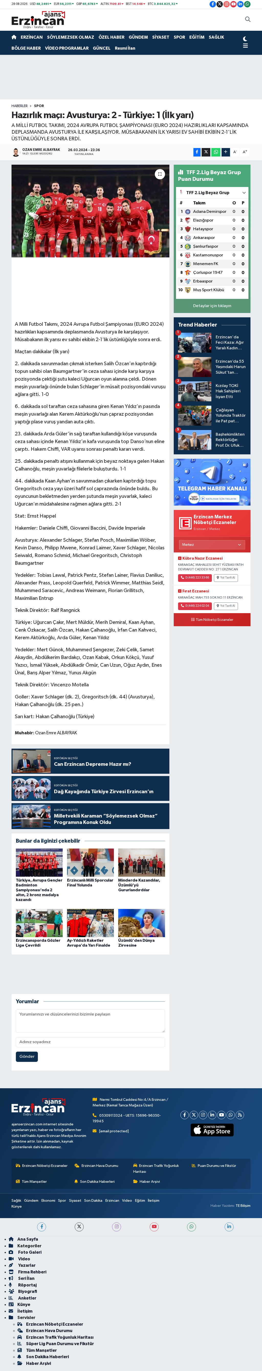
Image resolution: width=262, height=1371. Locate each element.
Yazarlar (26, 1265)
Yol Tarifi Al (227, 577)
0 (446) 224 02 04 (197, 606)
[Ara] (247, 20)
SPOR (179, 37)
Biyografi (27, 1291)
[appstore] (212, 1130)
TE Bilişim (243, 1206)
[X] (194, 1115)
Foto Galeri (29, 1252)
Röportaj (27, 1285)
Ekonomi (48, 1200)
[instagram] (116, 1226)
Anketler (26, 1298)
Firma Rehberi (31, 1272)
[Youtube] (221, 1115)
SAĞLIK (216, 37)
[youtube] (154, 1226)
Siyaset (75, 1200)
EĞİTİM (196, 37)
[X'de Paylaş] (206, 152)
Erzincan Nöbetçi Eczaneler (45, 1166)
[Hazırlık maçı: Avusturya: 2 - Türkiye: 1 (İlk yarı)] (90, 211)
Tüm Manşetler (34, 1182)
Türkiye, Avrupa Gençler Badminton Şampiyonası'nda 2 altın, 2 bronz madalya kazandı (39, 890)
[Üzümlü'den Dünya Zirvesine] (141, 923)
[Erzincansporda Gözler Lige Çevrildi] (39, 923)
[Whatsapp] (230, 1115)
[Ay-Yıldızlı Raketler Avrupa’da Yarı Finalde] (90, 923)
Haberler (20, 106)
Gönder (27, 1056)
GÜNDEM (138, 37)
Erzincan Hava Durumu (100, 1166)
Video (127, 1200)
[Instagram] (203, 1115)
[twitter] (79, 1226)
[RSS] (240, 1115)
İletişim (153, 1200)
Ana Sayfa (27, 1239)
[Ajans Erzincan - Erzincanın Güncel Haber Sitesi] (38, 19)
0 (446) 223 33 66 (197, 577)
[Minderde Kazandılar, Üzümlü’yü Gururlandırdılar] (141, 862)
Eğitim (140, 1200)
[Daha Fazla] (226, 152)
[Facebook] (184, 1115)
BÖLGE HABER (26, 48)
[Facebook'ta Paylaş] (197, 152)
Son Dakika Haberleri (97, 1182)
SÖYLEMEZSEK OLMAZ (70, 37)
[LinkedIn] (212, 1115)
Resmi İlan (125, 48)
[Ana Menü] (245, 46)
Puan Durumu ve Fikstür (217, 1166)
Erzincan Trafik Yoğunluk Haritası (156, 1168)
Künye (17, 1206)
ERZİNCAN (32, 37)
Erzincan (112, 1200)
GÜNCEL (102, 48)
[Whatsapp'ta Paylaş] (215, 152)
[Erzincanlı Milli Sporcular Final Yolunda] (90, 862)
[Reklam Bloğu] (212, 482)
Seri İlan (26, 1278)
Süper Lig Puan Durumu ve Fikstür (60, 1344)
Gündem (31, 1200)
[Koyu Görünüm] (245, 39)
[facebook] (41, 1226)
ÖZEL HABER (111, 37)
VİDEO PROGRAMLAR (67, 48)
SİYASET (160, 37)
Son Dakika (93, 1200)
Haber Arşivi (150, 1182)
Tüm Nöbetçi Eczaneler (214, 620)
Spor (62, 1200)
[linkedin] (229, 1226)
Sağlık (16, 1200)
